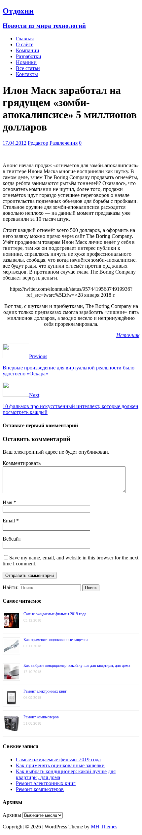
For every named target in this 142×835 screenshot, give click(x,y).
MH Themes (104, 826)
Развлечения (64, 143)
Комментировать (22, 463)
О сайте (24, 44)
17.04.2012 (14, 143)
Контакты (27, 74)
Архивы (12, 815)
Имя (8, 502)
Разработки (28, 56)
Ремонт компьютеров (41, 717)
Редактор (38, 143)
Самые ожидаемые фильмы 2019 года (54, 614)
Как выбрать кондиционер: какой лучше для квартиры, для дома (76, 665)
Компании (27, 50)
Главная (25, 38)
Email (9, 520)
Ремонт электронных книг (45, 691)
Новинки (26, 62)
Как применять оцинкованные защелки (55, 639)
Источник (127, 335)
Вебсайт (12, 539)
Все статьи (28, 68)
